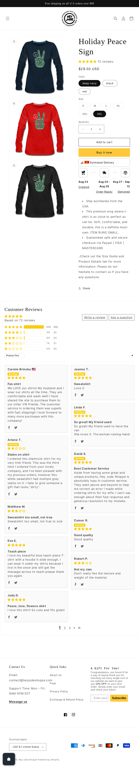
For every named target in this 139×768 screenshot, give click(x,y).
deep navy (89, 83)
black (110, 83)
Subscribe (119, 698)
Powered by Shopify (48, 759)
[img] (36, 378)
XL (120, 106)
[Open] (9, 759)
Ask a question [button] (121, 317)
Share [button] (86, 288)
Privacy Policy (59, 691)
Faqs (53, 683)
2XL (86, 114)
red (84, 91)
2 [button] (65, 628)
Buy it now (104, 152)
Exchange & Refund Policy (66, 699)
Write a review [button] (94, 317)
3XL (99, 113)
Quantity (84, 121)
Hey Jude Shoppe (28, 759)
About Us (56, 675)
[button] (8, 18)
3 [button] (70, 628)
